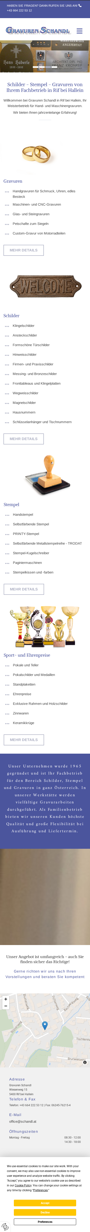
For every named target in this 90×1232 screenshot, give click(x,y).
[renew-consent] (5, 1227)
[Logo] (38, 27)
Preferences (45, 1222)
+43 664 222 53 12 (19, 10)
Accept (45, 1203)
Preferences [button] (40, 1190)
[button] (23, 250)
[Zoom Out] (5, 1006)
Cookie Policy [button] (23, 1185)
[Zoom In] (5, 999)
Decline (45, 1212)
